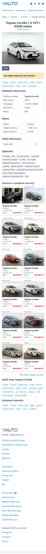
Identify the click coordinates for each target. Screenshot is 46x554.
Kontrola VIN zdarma (11, 506)
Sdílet (5, 68)
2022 (25, 86)
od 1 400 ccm (21, 392)
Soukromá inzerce (36, 10)
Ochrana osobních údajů (13, 440)
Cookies (5, 449)
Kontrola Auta (8, 497)
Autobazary (20, 10)
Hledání (5, 480)
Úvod (4, 16)
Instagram (7, 532)
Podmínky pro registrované (14, 444)
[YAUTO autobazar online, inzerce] (10, 3)
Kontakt (5, 453)
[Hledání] (35, 3)
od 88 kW (32, 86)
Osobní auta (7, 10)
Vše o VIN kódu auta (11, 510)
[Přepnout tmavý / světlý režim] (43, 3)
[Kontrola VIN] (31, 3)
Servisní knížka (21, 395)
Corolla (24, 16)
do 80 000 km (8, 392)
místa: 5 (31, 392)
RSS (3, 484)
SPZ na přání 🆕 (9, 492)
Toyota (14, 16)
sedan (32, 82)
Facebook (6, 537)
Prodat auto (7, 475)
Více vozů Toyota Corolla (31, 374)
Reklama (6, 458)
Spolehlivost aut (9, 519)
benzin (39, 82)
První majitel (8, 395)
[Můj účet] (39, 3)
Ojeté (40, 388)
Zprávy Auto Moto (10, 515)
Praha (18, 86)
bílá (38, 392)
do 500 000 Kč (8, 86)
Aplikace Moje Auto (11, 501)
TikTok (5, 541)
